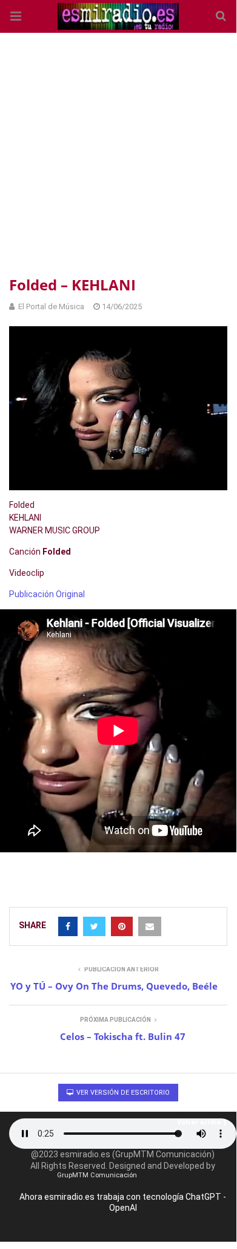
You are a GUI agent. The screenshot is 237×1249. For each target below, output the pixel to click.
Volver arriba (199, 1122)
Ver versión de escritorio (122, 1093)
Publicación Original (47, 594)
